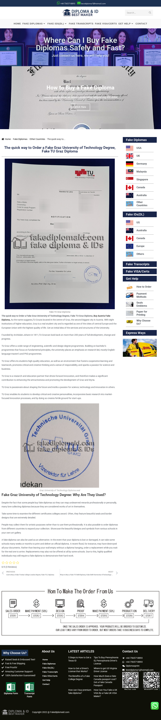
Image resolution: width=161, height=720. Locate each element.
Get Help (46, 680)
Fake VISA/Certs (137, 271)
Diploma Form (11, 693)
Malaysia (141, 171)
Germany (141, 163)
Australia (141, 195)
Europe (140, 246)
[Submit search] (150, 13)
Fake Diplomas (20, 139)
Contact (45, 684)
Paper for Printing (141, 313)
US (138, 222)
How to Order (143, 286)
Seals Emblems (141, 304)
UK (138, 155)
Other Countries (37, 139)
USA (139, 147)
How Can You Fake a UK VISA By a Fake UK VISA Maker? (105, 693)
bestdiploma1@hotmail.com (93, 3)
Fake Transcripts (137, 264)
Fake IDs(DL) (135, 214)
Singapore (142, 179)
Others (140, 253)
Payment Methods (141, 295)
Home (8, 139)
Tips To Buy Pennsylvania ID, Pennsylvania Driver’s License (106, 660)
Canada (140, 187)
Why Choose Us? (143, 322)
